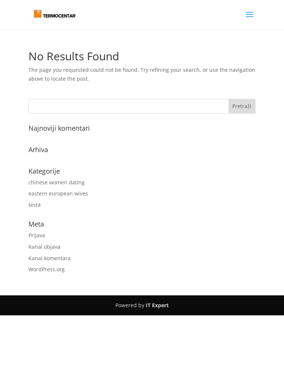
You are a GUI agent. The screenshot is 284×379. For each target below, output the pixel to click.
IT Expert (157, 305)
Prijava (36, 235)
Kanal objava (44, 246)
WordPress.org (46, 269)
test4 (34, 204)
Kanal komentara (49, 258)
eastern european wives (58, 193)
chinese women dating (56, 182)
